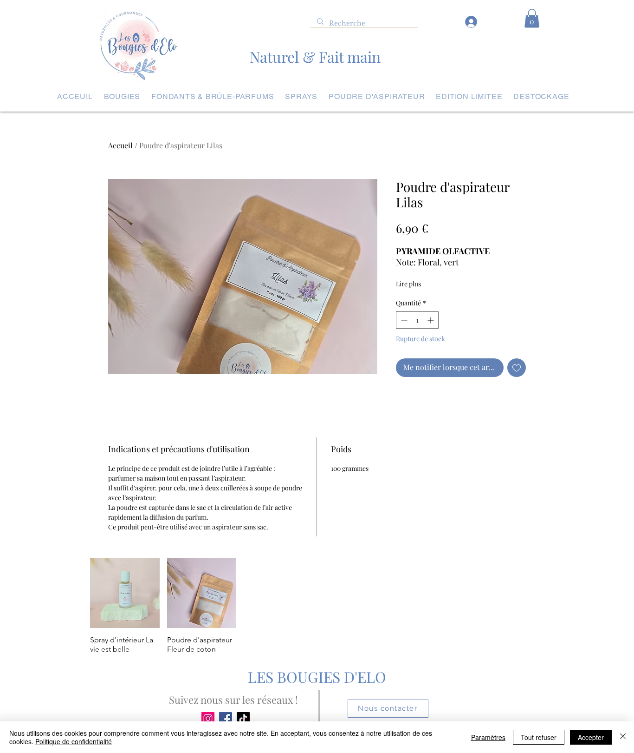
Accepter (591, 737)
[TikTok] (243, 718)
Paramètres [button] (488, 737)
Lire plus (408, 283)
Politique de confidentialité (73, 741)
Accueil (120, 145)
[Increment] (431, 320)
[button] (532, 18)
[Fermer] (622, 737)
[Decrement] (403, 320)
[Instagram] (207, 718)
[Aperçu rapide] (125, 593)
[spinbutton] (417, 320)
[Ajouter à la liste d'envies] (516, 367)
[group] (317, 606)
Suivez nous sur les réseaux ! (233, 700)
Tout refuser (538, 737)
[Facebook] (225, 718)
